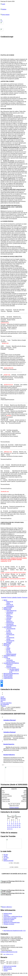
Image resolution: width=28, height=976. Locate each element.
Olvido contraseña (9, 659)
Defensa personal (11, 654)
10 (11, 823)
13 (17, 823)
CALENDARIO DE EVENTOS (11, 663)
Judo (7, 646)
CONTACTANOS (7, 607)
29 (8, 829)
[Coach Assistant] (3, 4)
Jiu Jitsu (8, 652)
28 (19, 827)
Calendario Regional (9, 732)
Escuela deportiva (9, 632)
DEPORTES (6, 645)
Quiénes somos (7, 913)
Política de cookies (8, 919)
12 (15, 823)
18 (13, 825)
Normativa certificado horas (11, 922)
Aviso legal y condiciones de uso (12, 916)
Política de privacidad (9, 918)
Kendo (8, 649)
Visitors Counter (14, 807)
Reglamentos (10, 622)
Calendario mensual (9, 665)
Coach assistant (7, 676)
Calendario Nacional (9, 720)
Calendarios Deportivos (9, 612)
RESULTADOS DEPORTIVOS (11, 673)
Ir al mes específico (6, 703)
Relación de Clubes (9, 602)
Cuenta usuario (7, 969)
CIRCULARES (7, 643)
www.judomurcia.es (8, 954)
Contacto (6, 915)
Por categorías (5, 704)
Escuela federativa (9, 620)
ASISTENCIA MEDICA (9, 655)
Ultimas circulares (8, 924)
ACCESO (5, 657)
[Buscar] (3, 706)
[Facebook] (14, 681)
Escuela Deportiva (8, 744)
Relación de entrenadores (10, 605)
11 (13, 823)
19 (15, 825)
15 (7, 825)
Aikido (8, 648)
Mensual (3, 698)
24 (12, 827)
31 (11, 829)
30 (10, 829)
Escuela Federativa (9, 754)
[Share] (14, 685)
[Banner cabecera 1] (6, 907)
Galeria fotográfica (9, 615)
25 (14, 827)
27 (17, 827)
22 (8, 827)
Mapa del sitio (7, 967)
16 (9, 825)
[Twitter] (14, 683)
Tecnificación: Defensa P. (10, 641)
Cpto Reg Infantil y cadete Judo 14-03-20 (14, 670)
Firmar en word (7, 921)
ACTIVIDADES (7, 627)
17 (11, 825)
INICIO (5, 600)
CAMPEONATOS (8, 678)
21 (19, 825)
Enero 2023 (13, 816)
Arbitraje (8, 618)
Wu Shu (8, 651)
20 (17, 825)
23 (10, 827)
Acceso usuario (10, 661)
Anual (2, 697)
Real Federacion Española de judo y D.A (14, 930)
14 (19, 823)
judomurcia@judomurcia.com (9, 952)
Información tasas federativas (11, 624)
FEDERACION (7, 609)
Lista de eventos (11, 667)
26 (15, 827)
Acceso (5, 970)
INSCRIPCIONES (8, 675)
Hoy (2, 701)
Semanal (3, 700)
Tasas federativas (11, 610)
